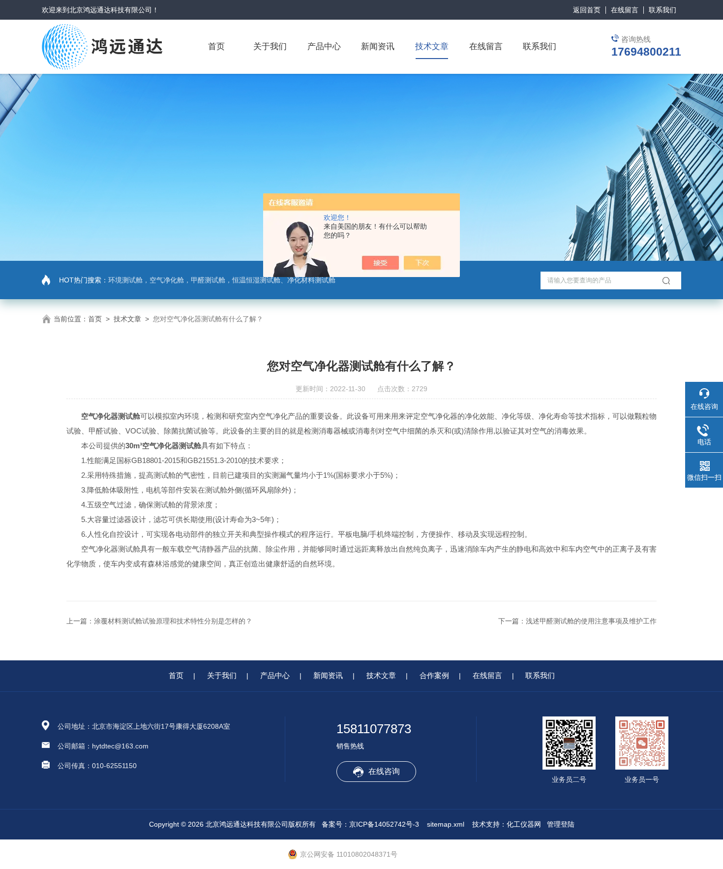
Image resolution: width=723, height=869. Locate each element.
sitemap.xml (445, 824)
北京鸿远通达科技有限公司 (110, 10)
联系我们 (662, 10)
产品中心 (324, 46)
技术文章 (432, 46)
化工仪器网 (524, 824)
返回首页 (587, 10)
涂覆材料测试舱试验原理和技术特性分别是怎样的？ (173, 621)
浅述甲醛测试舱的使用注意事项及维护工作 (591, 621)
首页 (216, 46)
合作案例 (434, 675)
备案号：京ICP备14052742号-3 (370, 824)
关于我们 (270, 46)
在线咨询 (384, 771)
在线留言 (624, 10)
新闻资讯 (377, 46)
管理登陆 (560, 824)
